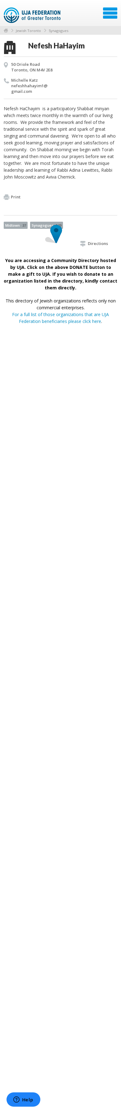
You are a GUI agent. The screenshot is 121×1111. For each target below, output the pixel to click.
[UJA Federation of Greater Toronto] (33, 15)
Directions (98, 243)
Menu (110, 13)
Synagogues (58, 30)
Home (6, 31)
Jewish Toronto (28, 30)
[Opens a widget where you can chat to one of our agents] (23, 1100)
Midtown (15, 225)
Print (15, 197)
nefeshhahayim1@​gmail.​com (29, 88)
